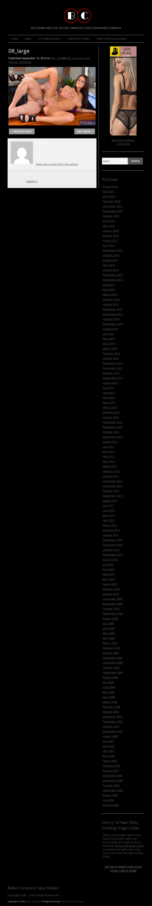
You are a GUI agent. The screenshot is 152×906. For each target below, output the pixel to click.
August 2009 (110, 618)
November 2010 (113, 545)
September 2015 (113, 280)
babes (28, 38)
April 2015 (109, 289)
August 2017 (110, 240)
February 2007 (111, 766)
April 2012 (109, 461)
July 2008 (108, 682)
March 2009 (110, 643)
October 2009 (111, 608)
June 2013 (109, 392)
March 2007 (110, 761)
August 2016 (110, 260)
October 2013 (111, 373)
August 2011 (110, 500)
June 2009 (109, 628)
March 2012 (110, 466)
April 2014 (109, 343)
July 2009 (108, 623)
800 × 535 (56, 58)
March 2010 (110, 584)
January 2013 (111, 417)
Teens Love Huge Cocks (129, 846)
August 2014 (110, 329)
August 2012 (110, 442)
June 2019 (109, 221)
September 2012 (113, 437)
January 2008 (111, 712)
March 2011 (110, 525)
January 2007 (111, 770)
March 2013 (110, 407)
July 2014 (108, 334)
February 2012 (111, 471)
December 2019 (112, 206)
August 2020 (110, 186)
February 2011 (111, 530)
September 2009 (113, 613)
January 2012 (111, 476)
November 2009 (113, 604)
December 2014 (112, 309)
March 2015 (110, 294)
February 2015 (111, 299)
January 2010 (111, 594)
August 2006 (110, 795)
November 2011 (113, 486)
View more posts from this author (57, 164)
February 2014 (111, 353)
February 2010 (111, 589)
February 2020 (111, 201)
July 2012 (108, 446)
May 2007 (109, 751)
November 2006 (113, 780)
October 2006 (111, 785)
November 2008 (113, 662)
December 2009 (112, 599)
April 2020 (109, 196)
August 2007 (110, 736)
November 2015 (113, 275)
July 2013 (108, 388)
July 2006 (108, 800)
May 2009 (109, 633)
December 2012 (112, 422)
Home (14, 38)
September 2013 (113, 378)
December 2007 (112, 716)
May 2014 (109, 338)
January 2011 (111, 535)
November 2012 (113, 427)
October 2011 (111, 491)
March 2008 (110, 702)
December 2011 (112, 481)
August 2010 (110, 559)
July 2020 (108, 191)
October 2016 (111, 255)
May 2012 (109, 456)
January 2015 (111, 304)
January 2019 (111, 230)
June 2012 (109, 451)
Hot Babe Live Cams (49, 38)
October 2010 (111, 550)
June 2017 (109, 245)
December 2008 (112, 658)
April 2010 (109, 579)
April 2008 (109, 697)
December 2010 (112, 540)
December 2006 (112, 775)
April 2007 (109, 756)
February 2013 (111, 412)
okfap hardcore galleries (112, 38)
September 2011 (113, 496)
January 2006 (111, 805)
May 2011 (109, 515)
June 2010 (109, 569)
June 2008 (109, 687)
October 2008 (111, 667)
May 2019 (109, 226)
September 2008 (113, 672)
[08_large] (52, 124)
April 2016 (109, 265)
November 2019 (113, 211)
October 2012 (111, 432)
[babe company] (76, 17)
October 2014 (111, 319)
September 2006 (113, 790)
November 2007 (113, 721)
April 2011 (109, 520)
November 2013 (113, 368)
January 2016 (111, 270)
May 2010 (109, 574)
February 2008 (111, 707)
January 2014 (111, 358)
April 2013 (109, 402)
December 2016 (112, 250)
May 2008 (109, 692)
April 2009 (109, 638)
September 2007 (113, 731)
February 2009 (111, 648)
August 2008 (110, 677)
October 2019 (111, 216)
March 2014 (110, 348)
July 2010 (108, 564)
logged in (32, 181)
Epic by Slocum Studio (73, 901)
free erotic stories (78, 38)
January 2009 (111, 653)
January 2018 (111, 235)
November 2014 (113, 314)
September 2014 (113, 324)
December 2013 (112, 363)
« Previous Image (22, 131)
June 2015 (109, 284)
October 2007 (111, 726)
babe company (33, 901)
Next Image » (84, 131)
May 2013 (109, 397)
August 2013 (110, 383)
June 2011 (109, 510)
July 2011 (108, 505)
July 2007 (108, 741)
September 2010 (113, 554)
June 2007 (109, 746)
